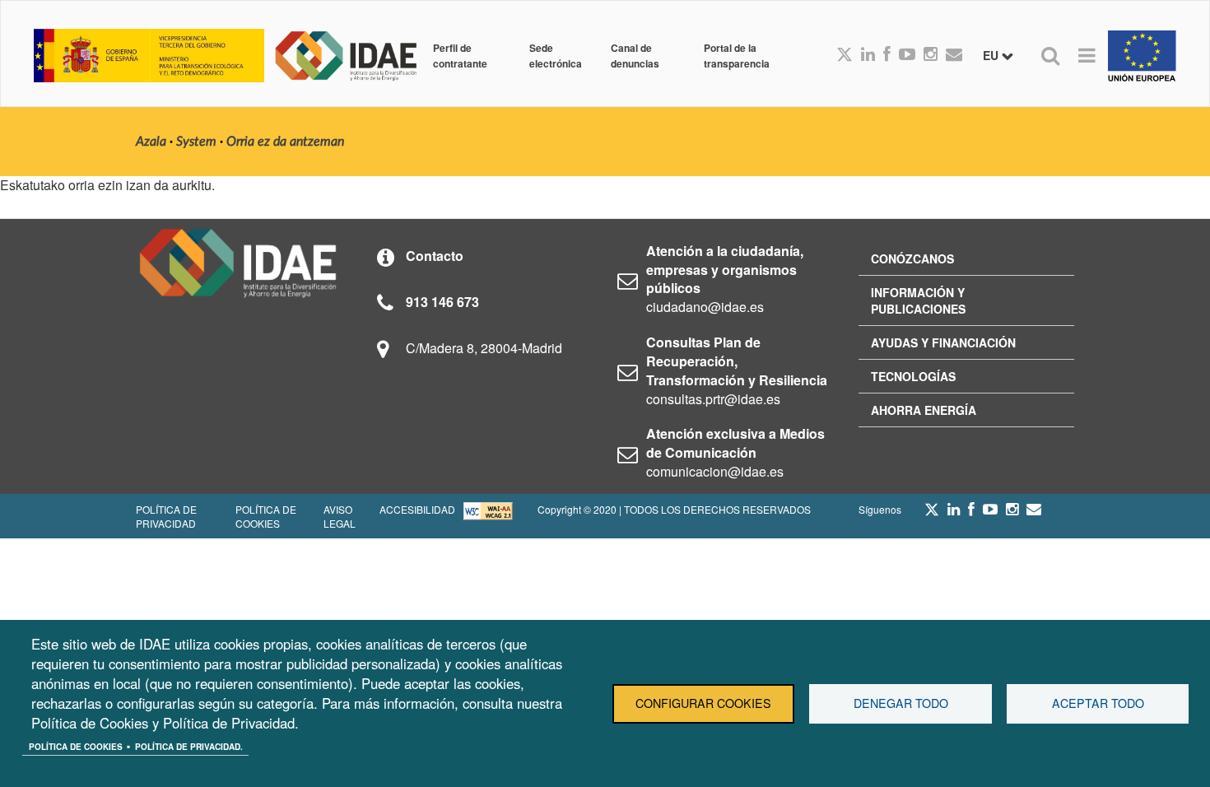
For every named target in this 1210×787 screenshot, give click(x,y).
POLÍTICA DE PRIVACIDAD (166, 516)
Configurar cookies (703, 703)
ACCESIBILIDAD (417, 509)
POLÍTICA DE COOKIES (265, 516)
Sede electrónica (555, 55)
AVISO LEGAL (339, 516)
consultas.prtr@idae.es (713, 398)
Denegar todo (901, 703)
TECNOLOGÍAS (913, 376)
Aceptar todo (1098, 703)
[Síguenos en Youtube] (907, 55)
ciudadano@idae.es (705, 306)
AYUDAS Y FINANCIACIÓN (943, 342)
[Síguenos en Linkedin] (868, 55)
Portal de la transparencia (737, 55)
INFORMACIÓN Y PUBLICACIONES (918, 300)
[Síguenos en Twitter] (931, 513)
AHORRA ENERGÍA (923, 410)
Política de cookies (76, 746)
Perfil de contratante (460, 55)
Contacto (434, 255)
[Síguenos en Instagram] (931, 55)
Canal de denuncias (635, 55)
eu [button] (992, 55)
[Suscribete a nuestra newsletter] (954, 55)
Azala (151, 141)
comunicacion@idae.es (715, 471)
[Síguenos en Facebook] (887, 55)
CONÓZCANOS (912, 258)
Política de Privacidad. (189, 746)
